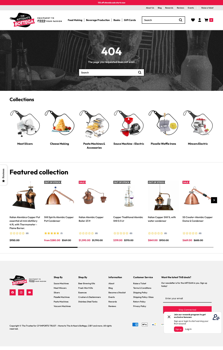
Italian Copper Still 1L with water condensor (162, 219)
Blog (160, 8)
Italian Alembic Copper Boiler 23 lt (91, 219)
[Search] (181, 20)
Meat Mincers (60, 288)
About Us (150, 8)
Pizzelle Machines (62, 297)
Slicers (57, 292)
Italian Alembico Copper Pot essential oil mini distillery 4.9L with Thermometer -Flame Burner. (25, 223)
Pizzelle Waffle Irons (163, 143)
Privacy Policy (139, 306)
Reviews (180, 8)
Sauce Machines (61, 283)
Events (191, 8)
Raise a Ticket (139, 283)
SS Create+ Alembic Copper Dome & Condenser (197, 219)
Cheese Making (59, 143)
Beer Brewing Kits (86, 283)
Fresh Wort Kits (85, 288)
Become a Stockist (117, 292)
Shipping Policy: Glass (143, 297)
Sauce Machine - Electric (128, 143)
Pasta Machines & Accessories (94, 145)
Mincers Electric (198, 143)
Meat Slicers (25, 143)
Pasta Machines (61, 301)
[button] (208, 20)
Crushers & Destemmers (89, 297)
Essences (82, 292)
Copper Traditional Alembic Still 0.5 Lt (128, 219)
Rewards (169, 8)
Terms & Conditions (142, 288)
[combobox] (163, 20)
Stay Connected (187, 309)
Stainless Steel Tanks (87, 301)
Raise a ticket (207, 8)
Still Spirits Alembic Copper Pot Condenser (59, 219)
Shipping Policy (140, 292)
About (111, 283)
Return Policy (139, 301)
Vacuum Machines (62, 306)
